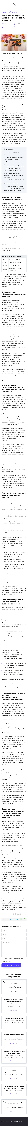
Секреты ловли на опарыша (14, 1018)
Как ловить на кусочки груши (14, 1086)
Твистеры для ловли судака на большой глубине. (14, 1052)
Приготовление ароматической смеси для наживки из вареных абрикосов (14, 164)
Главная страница (6, 11)
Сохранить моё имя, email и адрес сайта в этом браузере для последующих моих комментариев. (13, 960)
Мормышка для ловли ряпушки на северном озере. (14, 1102)
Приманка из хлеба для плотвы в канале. (14, 982)
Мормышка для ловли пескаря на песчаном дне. (14, 1035)
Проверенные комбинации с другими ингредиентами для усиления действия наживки (14, 188)
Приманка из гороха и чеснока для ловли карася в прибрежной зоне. (14, 1001)
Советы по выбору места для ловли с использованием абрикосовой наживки (14, 182)
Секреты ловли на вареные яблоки (14, 1069)
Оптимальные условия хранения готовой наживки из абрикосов (13, 175)
